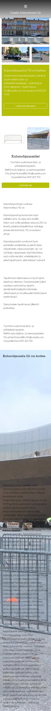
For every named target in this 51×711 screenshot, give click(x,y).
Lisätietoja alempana (25, 105)
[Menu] (25, 6)
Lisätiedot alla (25, 185)
